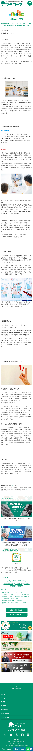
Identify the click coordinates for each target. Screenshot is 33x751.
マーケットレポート (19, 592)
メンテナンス (16, 594)
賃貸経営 (20, 586)
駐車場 (25, 602)
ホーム (3, 694)
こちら (13, 485)
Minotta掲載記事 (8, 583)
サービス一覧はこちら (16, 614)
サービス (3, 698)
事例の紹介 (4, 705)
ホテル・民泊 (6, 592)
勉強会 (3, 702)
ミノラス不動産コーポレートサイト (16, 741)
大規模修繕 (5, 598)
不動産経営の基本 (7, 596)
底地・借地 (15, 598)
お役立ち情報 (5, 713)
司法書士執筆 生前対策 (22, 596)
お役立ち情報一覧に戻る (17, 610)
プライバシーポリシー (16, 743)
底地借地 (12, 586)
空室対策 (19, 600)
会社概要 (16, 739)
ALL (9, 580)
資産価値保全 (16, 602)
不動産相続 (26, 594)
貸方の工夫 (5, 602)
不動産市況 (18, 583)
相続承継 (26, 583)
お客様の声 (4, 709)
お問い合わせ (5, 717)
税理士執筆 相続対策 (8, 600)
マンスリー (5, 594)
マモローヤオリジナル (19, 580)
